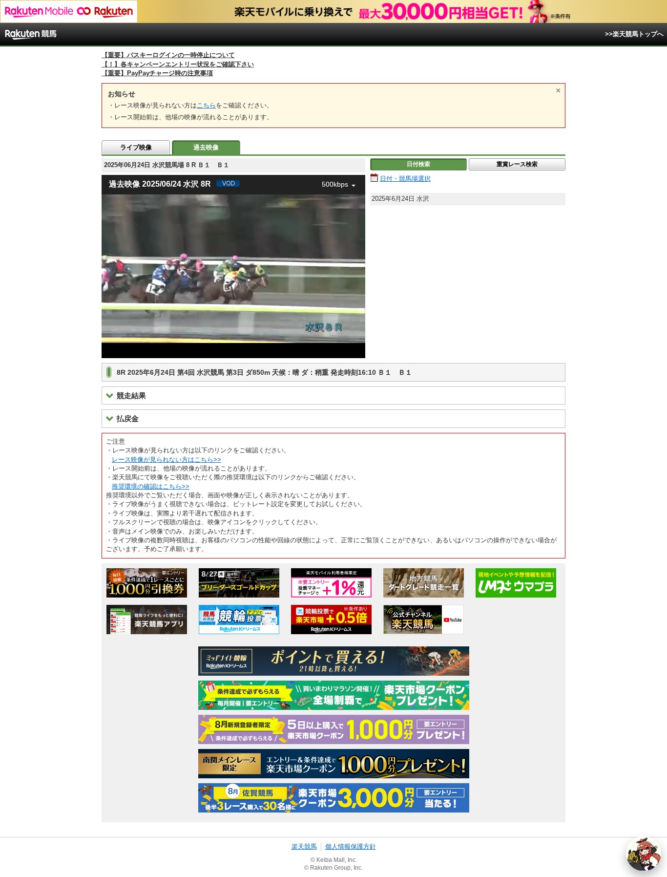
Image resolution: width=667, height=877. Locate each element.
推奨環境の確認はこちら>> (150, 486)
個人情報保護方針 (350, 846)
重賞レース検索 (517, 164)
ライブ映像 (136, 147)
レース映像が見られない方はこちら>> (166, 459)
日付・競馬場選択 (405, 178)
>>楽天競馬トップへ (634, 34)
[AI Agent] (643, 853)
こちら (206, 105)
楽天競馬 (304, 846)
